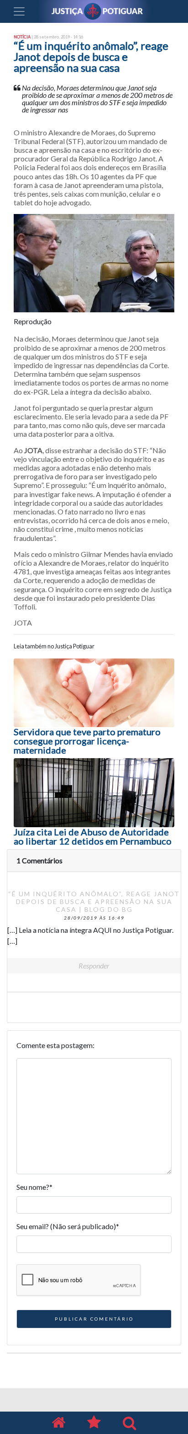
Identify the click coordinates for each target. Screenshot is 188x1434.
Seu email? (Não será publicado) (67, 1226)
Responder (94, 965)
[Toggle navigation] (19, 11)
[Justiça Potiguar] (58, 1422)
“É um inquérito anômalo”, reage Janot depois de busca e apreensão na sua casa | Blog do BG (94, 901)
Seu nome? (34, 1187)
